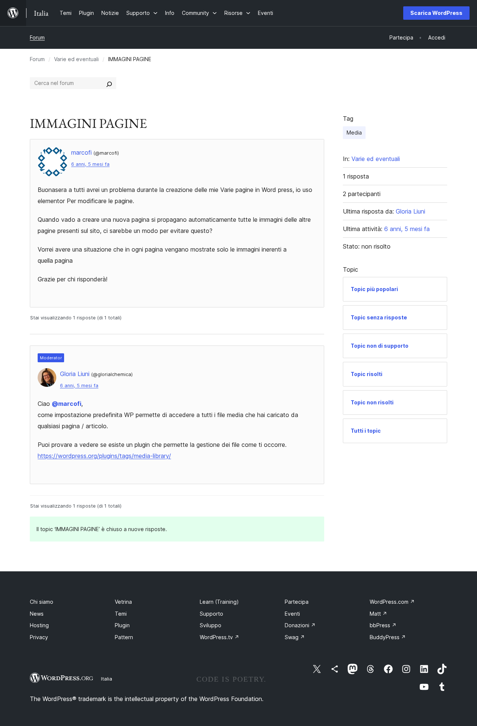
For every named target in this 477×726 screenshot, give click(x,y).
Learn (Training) (219, 602)
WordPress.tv (219, 637)
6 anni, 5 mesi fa (90, 164)
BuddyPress (388, 637)
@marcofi (66, 403)
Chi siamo (41, 602)
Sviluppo (210, 625)
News (37, 613)
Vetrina (123, 602)
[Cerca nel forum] (109, 83)
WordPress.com (392, 602)
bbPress (383, 625)
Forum (37, 37)
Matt (378, 613)
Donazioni (300, 625)
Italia (106, 679)
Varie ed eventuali (76, 59)
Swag (295, 637)
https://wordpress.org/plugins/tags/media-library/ (104, 456)
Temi (121, 613)
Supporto (211, 613)
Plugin (122, 625)
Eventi (292, 613)
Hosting (39, 625)
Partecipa (297, 602)
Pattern (124, 637)
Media (354, 132)
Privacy (39, 637)
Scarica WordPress (436, 13)
